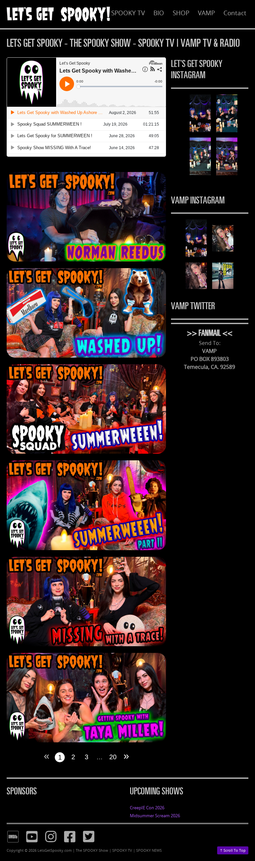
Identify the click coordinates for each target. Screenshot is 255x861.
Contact (234, 13)
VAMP (206, 13)
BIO (158, 13)
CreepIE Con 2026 (147, 808)
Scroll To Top (233, 850)
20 (113, 757)
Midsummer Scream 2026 (155, 816)
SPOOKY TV (128, 13)
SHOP (181, 13)
